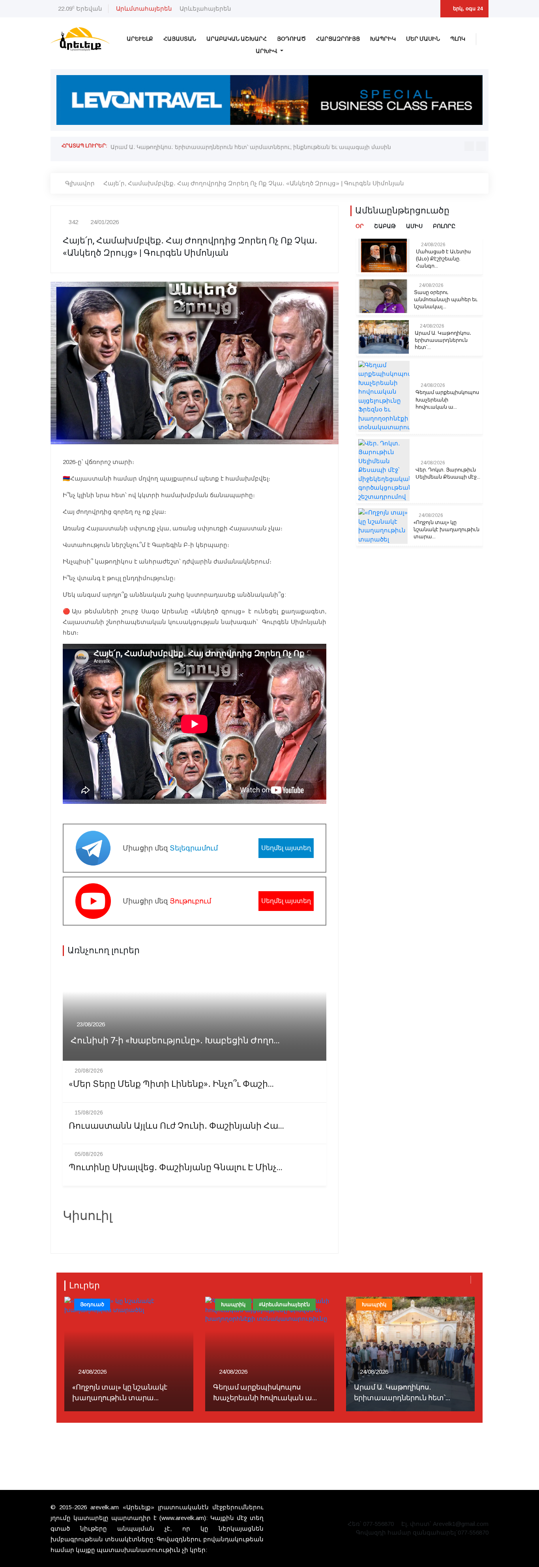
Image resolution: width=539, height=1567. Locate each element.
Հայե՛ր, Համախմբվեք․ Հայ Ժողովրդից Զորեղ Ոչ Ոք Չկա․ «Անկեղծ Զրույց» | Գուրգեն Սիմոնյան (253, 183)
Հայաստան (179, 39)
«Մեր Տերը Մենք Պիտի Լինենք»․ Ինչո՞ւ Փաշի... (171, 1084)
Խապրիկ (383, 39)
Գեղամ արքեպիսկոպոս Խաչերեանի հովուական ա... (447, 399)
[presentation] (469, 146)
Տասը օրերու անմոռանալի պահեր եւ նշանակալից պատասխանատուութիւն (224, 145)
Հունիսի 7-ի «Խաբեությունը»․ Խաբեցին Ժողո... (175, 1041)
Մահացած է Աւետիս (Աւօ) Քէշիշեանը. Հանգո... (443, 259)
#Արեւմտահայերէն (143, 1304)
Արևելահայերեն (205, 8)
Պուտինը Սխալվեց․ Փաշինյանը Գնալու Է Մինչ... (176, 1168)
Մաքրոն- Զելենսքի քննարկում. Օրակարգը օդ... (409, 1392)
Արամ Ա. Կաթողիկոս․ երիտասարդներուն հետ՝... (443, 340)
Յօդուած (291, 39)
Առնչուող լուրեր (103, 950)
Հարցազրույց (338, 39)
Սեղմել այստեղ (286, 848)
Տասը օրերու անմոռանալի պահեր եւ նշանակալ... (445, 299)
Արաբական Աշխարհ (236, 39)
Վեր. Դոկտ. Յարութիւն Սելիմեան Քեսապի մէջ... (447, 473)
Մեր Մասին (423, 39)
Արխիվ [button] (267, 51)
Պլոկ (457, 39)
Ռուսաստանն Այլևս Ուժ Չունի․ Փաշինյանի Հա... (176, 1126)
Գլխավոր (80, 183)
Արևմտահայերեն (144, 8)
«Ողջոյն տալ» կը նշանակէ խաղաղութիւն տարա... (446, 529)
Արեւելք (140, 39)
